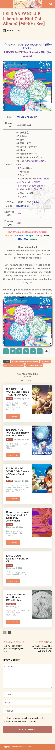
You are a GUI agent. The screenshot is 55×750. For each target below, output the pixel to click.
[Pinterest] (19, 351)
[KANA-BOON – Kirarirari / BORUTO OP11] (42, 566)
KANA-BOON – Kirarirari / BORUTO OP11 (17, 558)
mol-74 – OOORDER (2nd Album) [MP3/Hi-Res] (13, 648)
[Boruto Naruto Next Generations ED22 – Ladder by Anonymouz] (42, 522)
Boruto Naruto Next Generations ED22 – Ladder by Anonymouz (17, 516)
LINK (19, 213)
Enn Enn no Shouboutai (13, 365)
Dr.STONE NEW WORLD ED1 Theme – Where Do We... (17, 433)
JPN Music (11, 604)
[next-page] (9, 632)
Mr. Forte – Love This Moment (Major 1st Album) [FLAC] (42, 648)
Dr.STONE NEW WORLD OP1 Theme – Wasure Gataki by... (17, 472)
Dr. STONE (46, 362)
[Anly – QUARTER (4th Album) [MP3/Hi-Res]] (42, 604)
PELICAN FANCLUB (34, 365)
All (22, 381)
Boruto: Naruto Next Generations (25, 362)
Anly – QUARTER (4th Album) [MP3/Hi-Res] (16, 597)
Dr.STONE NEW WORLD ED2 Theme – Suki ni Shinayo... (17, 392)
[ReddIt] (40, 351)
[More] (46, 351)
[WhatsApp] (26, 351)
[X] (13, 351)
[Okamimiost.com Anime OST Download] (27, 4)
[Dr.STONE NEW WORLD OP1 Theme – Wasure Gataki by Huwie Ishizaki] (42, 478)
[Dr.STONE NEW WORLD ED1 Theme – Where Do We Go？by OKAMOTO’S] (42, 440)
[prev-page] (5, 632)
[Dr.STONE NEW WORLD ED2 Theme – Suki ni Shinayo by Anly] (42, 399)
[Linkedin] (33, 351)
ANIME (9, 398)
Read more (13, 416)
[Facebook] (6, 351)
